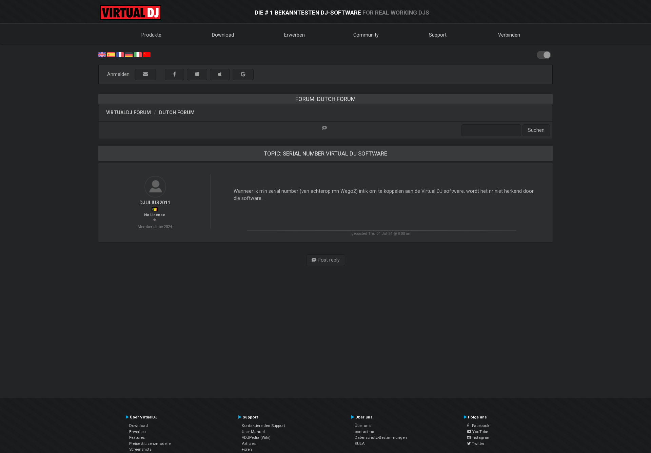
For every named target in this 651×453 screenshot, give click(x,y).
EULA (360, 443)
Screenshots (140, 449)
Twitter (478, 443)
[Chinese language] (147, 54)
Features (137, 437)
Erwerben (294, 35)
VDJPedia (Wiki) (256, 437)
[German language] (129, 54)
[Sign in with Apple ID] (220, 74)
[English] (102, 54)
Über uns (363, 425)
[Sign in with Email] (145, 74)
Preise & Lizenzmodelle (150, 443)
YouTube (479, 431)
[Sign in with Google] (243, 74)
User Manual (253, 431)
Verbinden (509, 35)
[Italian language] (137, 54)
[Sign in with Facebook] (174, 74)
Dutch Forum (177, 112)
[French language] (120, 54)
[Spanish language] (111, 54)
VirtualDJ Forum (128, 112)
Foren (247, 449)
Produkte (151, 35)
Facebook (479, 425)
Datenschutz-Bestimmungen (381, 437)
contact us (364, 431)
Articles (249, 443)
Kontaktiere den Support (263, 425)
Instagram (481, 437)
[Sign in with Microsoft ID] (197, 74)
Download (223, 35)
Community (366, 35)
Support (438, 35)
